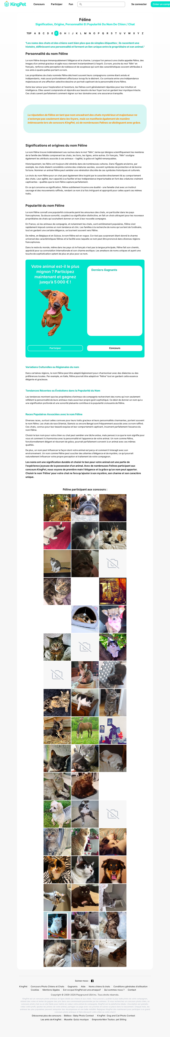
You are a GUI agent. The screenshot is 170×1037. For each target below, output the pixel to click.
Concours (39, 4)
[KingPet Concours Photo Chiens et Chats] (15, 4)
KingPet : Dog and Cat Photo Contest (116, 1016)
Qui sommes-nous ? (114, 990)
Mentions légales (51, 990)
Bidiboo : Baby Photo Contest (79, 1016)
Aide (83, 986)
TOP (29, 33)
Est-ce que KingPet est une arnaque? (82, 990)
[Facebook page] (92, 981)
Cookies (35, 990)
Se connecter (139, 4)
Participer (56, 4)
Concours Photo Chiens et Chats (47, 986)
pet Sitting (121, 1019)
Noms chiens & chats (99, 986)
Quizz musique (81, 1019)
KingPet (23, 986)
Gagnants (73, 986)
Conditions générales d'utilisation (130, 986)
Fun (71, 4)
